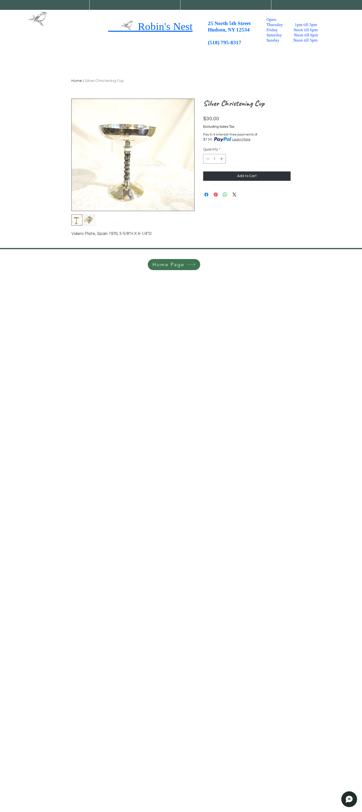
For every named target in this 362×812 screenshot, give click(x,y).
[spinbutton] (215, 158)
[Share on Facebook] (206, 195)
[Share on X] (234, 195)
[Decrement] (207, 158)
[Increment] (222, 158)
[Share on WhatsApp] (225, 195)
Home (76, 81)
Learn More (241, 139)
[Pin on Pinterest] (216, 195)
